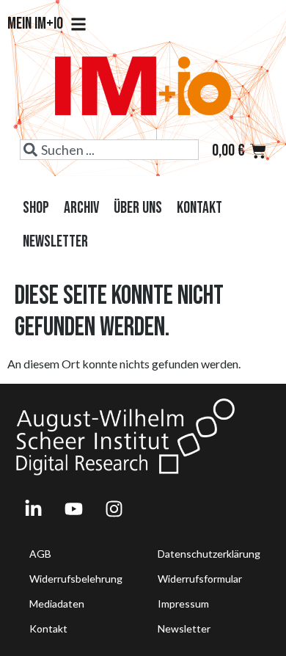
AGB (40, 553)
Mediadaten (56, 603)
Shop (36, 208)
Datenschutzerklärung (209, 553)
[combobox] (109, 149)
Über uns (138, 208)
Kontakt (199, 208)
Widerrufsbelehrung (75, 578)
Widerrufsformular (200, 578)
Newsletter (55, 242)
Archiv (81, 208)
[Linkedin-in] (33, 508)
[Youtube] (73, 508)
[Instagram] (113, 508)
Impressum (183, 603)
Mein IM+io (35, 24)
